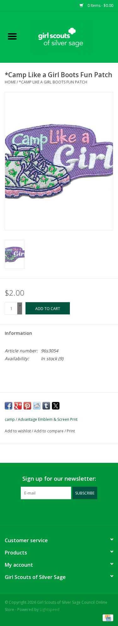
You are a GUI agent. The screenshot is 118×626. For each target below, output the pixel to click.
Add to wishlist (18, 431)
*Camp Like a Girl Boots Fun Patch (53, 82)
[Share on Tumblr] (46, 405)
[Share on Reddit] (37, 405)
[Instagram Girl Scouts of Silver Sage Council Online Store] (65, 512)
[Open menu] (12, 36)
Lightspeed (49, 609)
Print (71, 431)
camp (10, 419)
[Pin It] (27, 405)
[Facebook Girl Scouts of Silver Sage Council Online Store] (53, 512)
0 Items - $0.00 (100, 5)
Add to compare (49, 431)
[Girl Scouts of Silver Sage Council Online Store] (71, 37)
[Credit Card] (106, 617)
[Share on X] (55, 405)
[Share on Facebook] (8, 405)
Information (18, 333)
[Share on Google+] (18, 405)
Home (10, 82)
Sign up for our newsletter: (59, 478)
